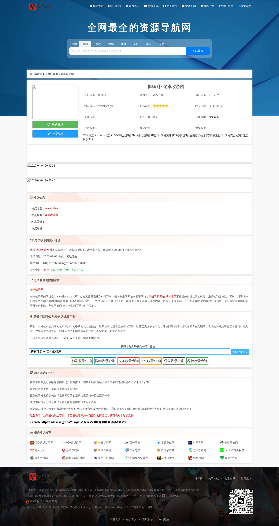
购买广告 (209, 6)
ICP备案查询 (180, 135)
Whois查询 (106, 135)
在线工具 (153, 6)
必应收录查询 (174, 361)
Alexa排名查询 (140, 135)
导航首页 (98, 6)
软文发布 (245, 6)
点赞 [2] (57, 134)
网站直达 (57, 125)
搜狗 (59, 269)
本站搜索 (198, 50)
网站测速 (166, 135)
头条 (73, 269)
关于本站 (171, 6)
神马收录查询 (82, 361)
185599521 (67, 337)
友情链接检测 (198, 135)
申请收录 (116, 6)
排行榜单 (227, 6)
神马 (66, 269)
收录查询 (246, 478)
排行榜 (199, 478)
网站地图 (164, 519)
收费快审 (134, 6)
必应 (81, 269)
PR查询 (155, 135)
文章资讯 (230, 478)
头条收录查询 (128, 361)
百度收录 (147, 519)
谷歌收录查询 (197, 361)
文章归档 (190, 6)
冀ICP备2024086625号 (43, 501)
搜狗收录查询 (105, 361)
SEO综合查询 (122, 135)
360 (53, 269)
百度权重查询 (215, 135)
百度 (46, 269)
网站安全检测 (233, 135)
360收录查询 (151, 361)
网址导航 (52, 74)
